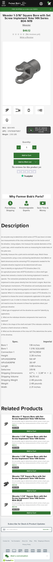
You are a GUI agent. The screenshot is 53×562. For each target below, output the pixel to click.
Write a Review (26, 37)
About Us (25, 541)
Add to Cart (31, 431)
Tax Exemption (15, 541)
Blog (30, 541)
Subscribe (46, 529)
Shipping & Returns (44, 541)
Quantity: (26, 142)
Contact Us (6, 541)
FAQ (35, 541)
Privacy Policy (27, 544)
